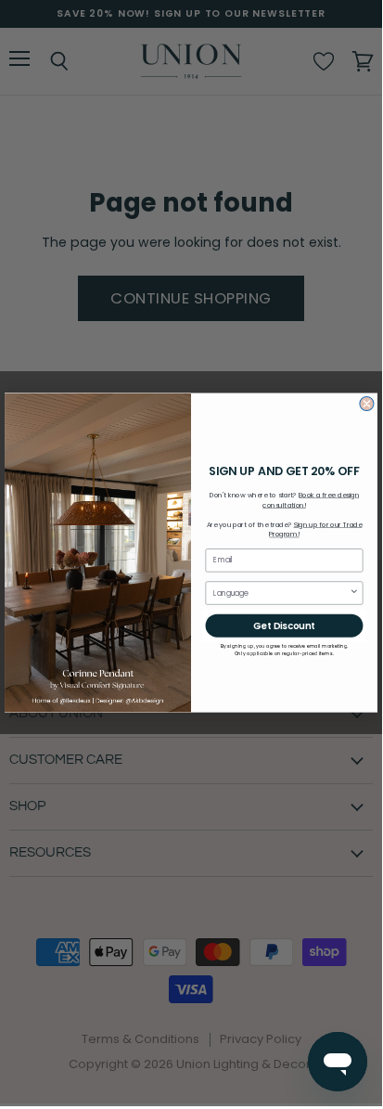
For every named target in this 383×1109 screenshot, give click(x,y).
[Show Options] (354, 593)
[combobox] (281, 593)
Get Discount (284, 625)
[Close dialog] (367, 404)
